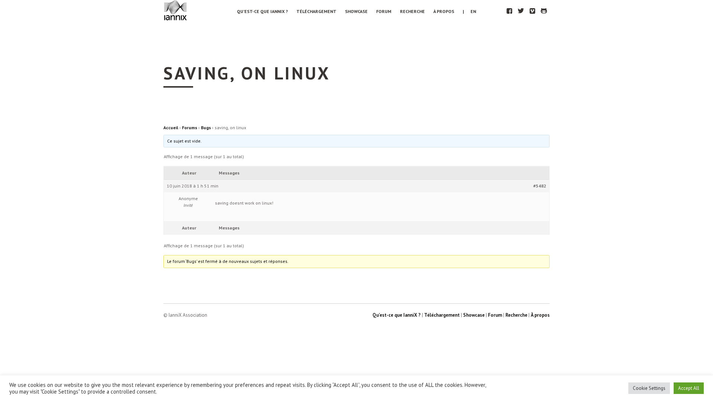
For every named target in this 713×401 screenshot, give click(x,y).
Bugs (206, 127)
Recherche (412, 11)
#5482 (539, 186)
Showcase (356, 11)
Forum (383, 11)
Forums (189, 127)
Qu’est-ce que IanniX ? (262, 11)
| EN (469, 11)
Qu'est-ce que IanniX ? (396, 315)
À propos (443, 11)
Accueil (170, 127)
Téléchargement (316, 11)
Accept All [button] (688, 388)
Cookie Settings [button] (649, 388)
